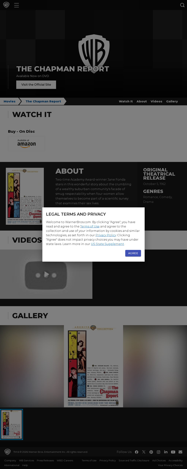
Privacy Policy (106, 235)
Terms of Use (90, 226)
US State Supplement (107, 244)
